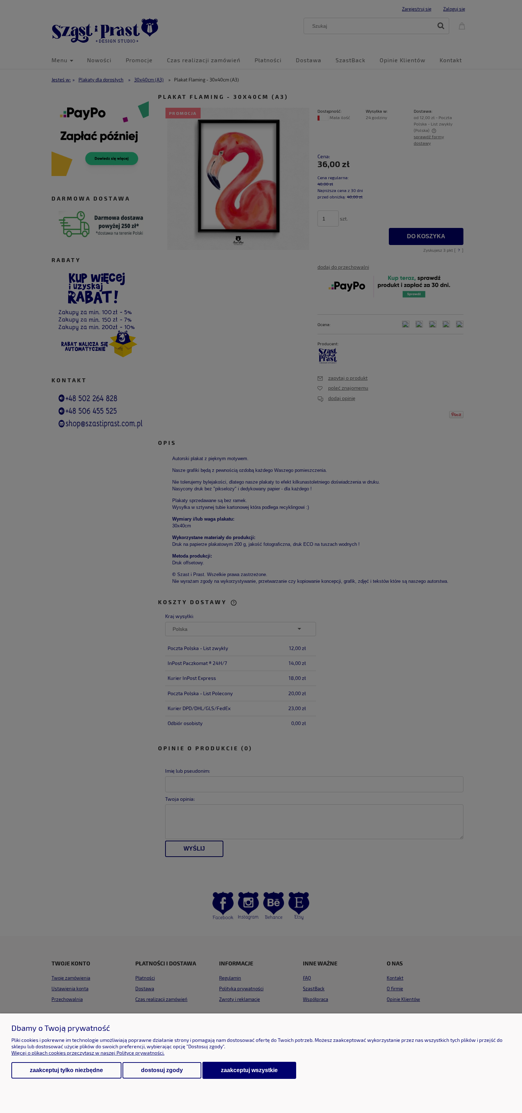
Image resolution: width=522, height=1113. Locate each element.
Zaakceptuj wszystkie (249, 1070)
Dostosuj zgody (162, 1070)
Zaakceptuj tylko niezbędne (66, 1070)
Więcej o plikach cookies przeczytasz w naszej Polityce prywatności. (87, 1053)
